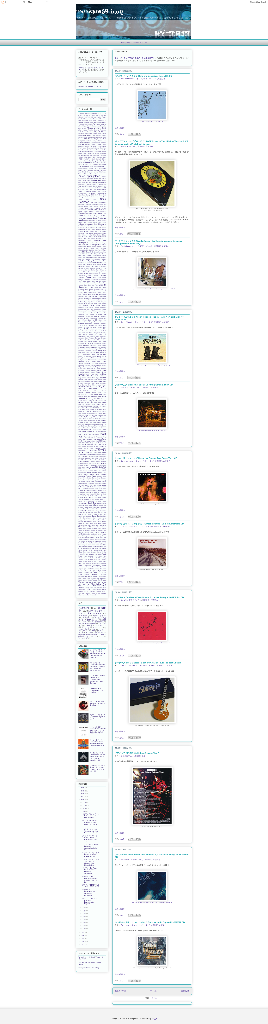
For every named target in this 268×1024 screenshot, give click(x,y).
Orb (83, 424)
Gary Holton (82, 272)
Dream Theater (93, 240)
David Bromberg (96, 220)
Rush (91, 487)
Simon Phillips (102, 501)
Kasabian (86, 345)
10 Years (93, 113)
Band (88, 142)
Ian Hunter (88, 300)
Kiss (91, 352)
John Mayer (87, 329)
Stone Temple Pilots (84, 530)
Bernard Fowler (83, 151)
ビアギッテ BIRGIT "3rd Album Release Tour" (137, 753)
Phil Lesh (102, 441)
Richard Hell (87, 463)
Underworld (89, 576)
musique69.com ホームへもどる (134, 42)
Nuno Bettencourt (89, 420)
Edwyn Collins (101, 246)
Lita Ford (87, 365)
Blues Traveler (101, 163)
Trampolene (96, 565)
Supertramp (97, 536)
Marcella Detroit (96, 376)
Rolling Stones (85, 481)
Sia (96, 501)
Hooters (80, 296)
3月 (84, 922)
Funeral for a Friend (100, 266)
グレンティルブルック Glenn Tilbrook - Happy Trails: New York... (90, 838)
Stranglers (99, 530)
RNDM (104, 452)
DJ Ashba (91, 211)
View (99, 578)
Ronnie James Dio (88, 483)
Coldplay (96, 206)
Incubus (90, 303)
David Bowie (87, 220)
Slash (95, 505)
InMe (86, 303)
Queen (97, 448)
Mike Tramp (89, 399)
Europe (89, 255)
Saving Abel (89, 492)
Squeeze (81, 514)
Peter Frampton (87, 439)
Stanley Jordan (86, 516)
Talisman (98, 541)
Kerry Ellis (88, 350)
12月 (84, 802)
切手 (86, 638)
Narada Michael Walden (85, 406)
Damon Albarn (97, 213)
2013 (83, 938)
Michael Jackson (88, 391)
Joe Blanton (88, 323)
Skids (86, 505)
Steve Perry (102, 523)
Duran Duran (91, 243)
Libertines (91, 360)
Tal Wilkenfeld (90, 541)
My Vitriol (90, 402)
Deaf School (82, 228)
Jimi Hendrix (92, 320)
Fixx (99, 257)
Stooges (93, 530)
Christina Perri (102, 202)
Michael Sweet (96, 392)
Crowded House (92, 210)
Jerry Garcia (93, 318)
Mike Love (87, 396)
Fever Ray (94, 257)
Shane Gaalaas (83, 499)
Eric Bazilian (87, 254)
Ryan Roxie (102, 487)
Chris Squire (93, 202)
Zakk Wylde (96, 593)
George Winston (92, 275)
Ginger (88, 277)
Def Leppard (82, 229)
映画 (99, 631)
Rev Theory (85, 460)
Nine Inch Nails (96, 415)
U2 (99, 572)
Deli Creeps (91, 229)
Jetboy (100, 318)
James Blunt (97, 309)
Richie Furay (102, 465)
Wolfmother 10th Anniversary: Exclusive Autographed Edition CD (152, 902)
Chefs (96, 195)
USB (133, 666)
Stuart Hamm (97, 534)
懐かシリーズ (101, 625)
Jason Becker (102, 311)
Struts (86, 534)
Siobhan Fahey (101, 503)
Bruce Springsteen (89, 176)
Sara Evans (98, 490)
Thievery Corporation (95, 550)
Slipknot (101, 505)
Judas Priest (87, 340)
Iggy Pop (87, 302)
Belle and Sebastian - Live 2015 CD (152, 121)
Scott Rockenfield (91, 494)
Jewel (104, 318)
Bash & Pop (88, 146)
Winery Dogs (89, 587)
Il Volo (98, 302)
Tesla (97, 545)
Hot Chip (88, 296)
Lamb (93, 354)
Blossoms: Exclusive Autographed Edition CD (152, 430)
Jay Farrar (90, 314)
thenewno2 (93, 595)
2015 (83, 932)
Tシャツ (80, 638)
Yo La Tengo (91, 591)
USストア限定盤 (83, 629)
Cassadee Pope (83, 189)
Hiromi (104, 292)
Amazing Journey (93, 130)
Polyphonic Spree (92, 444)
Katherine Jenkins (95, 345)
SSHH (80, 488)
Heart (80, 291)
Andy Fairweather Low (85, 132)
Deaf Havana (102, 226)
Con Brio (103, 206)
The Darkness (126, 666)
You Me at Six (99, 591)
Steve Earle (88, 520)
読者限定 (81, 636)
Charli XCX (96, 191)
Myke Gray (97, 402)
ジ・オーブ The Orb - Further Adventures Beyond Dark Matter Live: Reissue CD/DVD (97, 742)
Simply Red (92, 503)
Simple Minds (82, 503)
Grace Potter (91, 281)
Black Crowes (84, 159)
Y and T (88, 589)
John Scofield (101, 331)
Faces (104, 255)
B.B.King (90, 139)
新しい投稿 (120, 991)
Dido (79, 235)
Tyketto (95, 571)
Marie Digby (95, 378)
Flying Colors (92, 261)
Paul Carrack (93, 429)
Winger (96, 587)
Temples (84, 545)
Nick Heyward (94, 411)
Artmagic (84, 135)
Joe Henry (103, 323)
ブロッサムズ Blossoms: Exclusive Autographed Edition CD (144, 385)
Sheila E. (103, 499)
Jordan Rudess (94, 338)
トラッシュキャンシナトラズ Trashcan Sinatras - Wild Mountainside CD (149, 524)
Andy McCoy (98, 132)
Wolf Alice (103, 587)
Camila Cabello (92, 186)
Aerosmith (85, 120)
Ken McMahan (83, 349)
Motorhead (99, 401)
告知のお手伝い (127, 756)
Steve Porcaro (82, 525)
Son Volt (90, 509)
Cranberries (82, 210)
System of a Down (100, 539)
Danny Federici (88, 216)
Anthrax (95, 133)
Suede (103, 534)
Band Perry (94, 142)
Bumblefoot (102, 182)
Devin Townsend (95, 231)
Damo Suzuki (88, 213)
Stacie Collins (97, 514)
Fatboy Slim (82, 257)
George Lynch (83, 273)
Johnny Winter (88, 334)
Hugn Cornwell (95, 298)
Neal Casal (94, 408)
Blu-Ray (85, 631)
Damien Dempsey (100, 211)
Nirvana (103, 415)
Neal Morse (102, 408)
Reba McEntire (86, 456)
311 (90, 115)
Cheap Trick (90, 195)
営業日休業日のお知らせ (87, 623)
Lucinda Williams (101, 368)
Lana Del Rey (101, 354)
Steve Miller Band (91, 523)
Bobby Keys (85, 166)
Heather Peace (88, 291)
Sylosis (92, 539)
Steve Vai (99, 525)
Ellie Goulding (90, 250)
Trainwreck (88, 565)
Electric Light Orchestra (98, 248)
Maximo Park (94, 387)
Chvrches (81, 204)
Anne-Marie (88, 133)
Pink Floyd (82, 444)
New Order (98, 409)
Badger (89, 141)
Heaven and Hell (100, 291)
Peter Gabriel (97, 439)
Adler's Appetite (93, 119)
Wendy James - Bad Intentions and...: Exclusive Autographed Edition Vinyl (152, 289)
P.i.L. (100, 426)
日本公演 (89, 625)
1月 (84, 928)
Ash (100, 135)
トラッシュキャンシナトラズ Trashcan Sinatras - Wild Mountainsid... (90, 862)
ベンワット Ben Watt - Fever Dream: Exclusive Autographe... (89, 870)
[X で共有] (134, 134)
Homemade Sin (93, 294)
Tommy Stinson (88, 561)
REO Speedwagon (95, 452)
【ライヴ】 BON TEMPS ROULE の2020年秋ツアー (96, 690)
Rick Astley (81, 467)
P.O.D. (96, 426)
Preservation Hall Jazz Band (96, 446)
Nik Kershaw (97, 413)
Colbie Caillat (88, 206)
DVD (93, 631)
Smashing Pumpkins (99, 507)
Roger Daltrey (92, 480)
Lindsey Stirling (84, 361)
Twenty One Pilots (100, 569)
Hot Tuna (95, 296)
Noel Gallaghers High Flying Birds (89, 417)
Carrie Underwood (89, 188)
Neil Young (90, 409)
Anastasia (103, 130)
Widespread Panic (84, 586)
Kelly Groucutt (102, 347)
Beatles (84, 148)
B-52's (86, 139)
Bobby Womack (94, 166)
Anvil (99, 133)
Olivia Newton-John (95, 422)
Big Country (88, 153)
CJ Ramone (100, 184)
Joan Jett (97, 322)
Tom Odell (95, 558)
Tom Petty (102, 558)
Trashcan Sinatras (128, 527)
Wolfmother (125, 860)
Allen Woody (82, 128)
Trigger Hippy (82, 569)
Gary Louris (91, 272)
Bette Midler (102, 151)
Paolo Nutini (82, 428)
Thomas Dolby (101, 552)
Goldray (93, 279)
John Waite (89, 332)
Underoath (81, 576)
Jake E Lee (90, 309)
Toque (80, 565)
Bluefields (93, 163)
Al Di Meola (100, 120)
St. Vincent (88, 514)
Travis (94, 567)
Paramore (98, 428)
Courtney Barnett (100, 208)
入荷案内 (161, 79)
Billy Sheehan (97, 157)
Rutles (95, 487)
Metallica (92, 389)
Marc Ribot (86, 376)
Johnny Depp (97, 332)
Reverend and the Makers (98, 460)
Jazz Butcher (89, 316)
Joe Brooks (96, 323)
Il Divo (93, 302)
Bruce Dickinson (100, 174)
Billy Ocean (88, 157)
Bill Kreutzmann (83, 155)
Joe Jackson (82, 325)
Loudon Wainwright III (88, 368)
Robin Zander (92, 478)
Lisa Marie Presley (97, 363)
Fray (92, 266)
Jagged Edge (82, 309)
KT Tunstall (89, 343)
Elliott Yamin (98, 250)
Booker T (102, 166)
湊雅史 (103, 620)
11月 (84, 805)
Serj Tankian (88, 497)
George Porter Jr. (95, 273)
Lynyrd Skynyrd (91, 370)
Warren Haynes (84, 582)
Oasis (98, 420)
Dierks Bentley (87, 235)
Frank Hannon (87, 264)
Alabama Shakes (89, 122)
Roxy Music (85, 485)
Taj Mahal (81, 541)
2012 (83, 941)
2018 (83, 794)
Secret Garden (96, 496)
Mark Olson (98, 379)
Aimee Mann (92, 120)
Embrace (95, 252)
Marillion (103, 378)
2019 (83, 791)
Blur (79, 164)
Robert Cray (102, 472)
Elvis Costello (87, 252)
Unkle (100, 576)
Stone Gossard (92, 528)
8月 (84, 907)
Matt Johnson (92, 385)
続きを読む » (120, 128)
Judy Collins (96, 340)
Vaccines (85, 578)
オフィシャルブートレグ (146, 79)
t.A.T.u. (87, 595)
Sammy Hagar (83, 490)
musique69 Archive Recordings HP (90, 968)
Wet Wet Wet (83, 584)
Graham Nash (82, 283)
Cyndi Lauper (82, 211)
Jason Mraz (82, 313)
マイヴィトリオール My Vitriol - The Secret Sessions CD (97, 703)
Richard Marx (96, 463)
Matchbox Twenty (89, 383)
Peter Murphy (87, 441)
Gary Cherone (101, 270)
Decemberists (91, 228)
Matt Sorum (102, 385)
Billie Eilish (99, 155)
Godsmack (87, 279)
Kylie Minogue (101, 352)
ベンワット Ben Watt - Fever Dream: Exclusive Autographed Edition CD (149, 597)
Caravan (100, 186)
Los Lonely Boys (93, 367)
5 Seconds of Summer (99, 115)
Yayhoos (94, 589)
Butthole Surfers (91, 184)
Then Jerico (82, 550)
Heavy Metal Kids (84, 292)
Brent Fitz (81, 172)
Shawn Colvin (94, 499)
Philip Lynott (102, 443)
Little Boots (94, 365)
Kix (94, 352)
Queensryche (92, 450)
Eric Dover (102, 254)
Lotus (101, 367)
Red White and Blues (99, 458)
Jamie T (84, 311)
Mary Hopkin (98, 381)
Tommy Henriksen (94, 559)
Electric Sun (82, 250)
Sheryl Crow (90, 501)
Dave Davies (87, 218)
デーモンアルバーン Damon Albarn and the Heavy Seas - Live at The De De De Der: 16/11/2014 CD (97, 756)
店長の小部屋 (139, 756)
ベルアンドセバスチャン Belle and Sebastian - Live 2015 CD (143, 76)
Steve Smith (91, 525)
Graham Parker (92, 283)
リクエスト (140, 527)
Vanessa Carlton (92, 578)
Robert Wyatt (91, 476)
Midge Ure (98, 394)
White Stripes (96, 584)
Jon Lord (98, 334)
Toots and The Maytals (99, 563)
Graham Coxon (101, 281)
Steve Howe (88, 521)
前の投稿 (185, 991)
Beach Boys (97, 146)
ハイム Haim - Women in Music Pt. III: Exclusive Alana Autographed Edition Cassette (97, 679)
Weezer (93, 582)
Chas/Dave (81, 195)
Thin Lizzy (125, 925)
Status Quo (96, 516)
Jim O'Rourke (82, 320)
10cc (97, 113)
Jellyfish (103, 316)
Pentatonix (99, 437)
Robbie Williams (92, 472)
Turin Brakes (90, 569)
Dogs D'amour (98, 236)
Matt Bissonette (101, 383)
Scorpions (81, 494)
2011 (83, 944)
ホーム (153, 991)
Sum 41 (81, 536)
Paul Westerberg (93, 434)
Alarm (95, 124)
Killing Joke (102, 350)
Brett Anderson (90, 172)
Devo (104, 231)
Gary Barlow (91, 270)
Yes (85, 591)
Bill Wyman (92, 155)
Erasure (100, 252)
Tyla (99, 571)
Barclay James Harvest (93, 144)
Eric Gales (81, 255)
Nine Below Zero (86, 415)
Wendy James (126, 246)
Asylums (90, 137)
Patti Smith (84, 429)
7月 (84, 910)
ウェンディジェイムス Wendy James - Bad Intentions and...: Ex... (90, 831)
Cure (104, 210)
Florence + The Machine (92, 259)
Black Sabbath (96, 159)
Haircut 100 (97, 287)
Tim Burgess (90, 554)
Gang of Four (101, 268)
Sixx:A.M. (81, 505)
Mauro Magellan (83, 387)
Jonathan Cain (83, 338)
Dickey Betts (101, 233)
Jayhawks (99, 314)
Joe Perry (90, 325)
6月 (84, 913)
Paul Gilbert (82, 431)
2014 (83, 935)
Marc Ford (98, 374)
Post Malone (82, 446)
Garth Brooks (82, 270)
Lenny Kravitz (82, 358)
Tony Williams (87, 563)
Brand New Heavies (85, 170)
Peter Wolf (95, 441)
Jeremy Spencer (83, 318)
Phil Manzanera (83, 443)
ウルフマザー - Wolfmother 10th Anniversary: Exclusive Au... (88, 892)
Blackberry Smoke (95, 161)
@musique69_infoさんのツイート (89, 86)
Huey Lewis (87, 298)
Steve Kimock (97, 521)
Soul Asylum (101, 509)
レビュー (101, 636)
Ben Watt (124, 600)
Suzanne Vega (94, 537)
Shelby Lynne (82, 501)
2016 (83, 800)
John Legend (97, 327)
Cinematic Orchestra (91, 204)
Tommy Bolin (82, 559)
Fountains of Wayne (84, 262)
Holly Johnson (82, 294)
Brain (104, 168)
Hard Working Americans (92, 289)
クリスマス (85, 627)
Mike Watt (97, 399)
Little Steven (102, 365)
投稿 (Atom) (154, 998)
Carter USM (101, 188)
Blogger (155, 1019)
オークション (99, 632)
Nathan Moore (86, 408)
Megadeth (102, 387)
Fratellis (88, 266)
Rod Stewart (101, 478)
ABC (83, 117)
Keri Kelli (81, 350)
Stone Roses (102, 528)
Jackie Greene (88, 307)
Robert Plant (95, 474)
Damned (81, 213)
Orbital (87, 424)
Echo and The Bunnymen (90, 245)
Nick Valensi (102, 411)
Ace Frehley (97, 117)
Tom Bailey (98, 556)
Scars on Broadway (100, 492)
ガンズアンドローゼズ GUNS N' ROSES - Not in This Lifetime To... (90, 823)
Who (104, 584)
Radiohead (90, 454)
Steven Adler (88, 527)
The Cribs (103, 545)
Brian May (99, 172)
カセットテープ (98, 627)
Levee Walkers (91, 358)
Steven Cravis (97, 527)
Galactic (92, 268)
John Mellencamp (97, 329)
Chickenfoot (88, 197)
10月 (84, 808)
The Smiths (102, 548)
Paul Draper (102, 429)
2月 (84, 925)
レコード (135, 246)
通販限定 (157, 246)
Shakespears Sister (100, 497)
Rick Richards (90, 467)
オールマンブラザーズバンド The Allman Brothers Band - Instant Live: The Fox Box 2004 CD (98, 653)
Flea (83, 259)
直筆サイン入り (146, 246)
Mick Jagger (89, 394)
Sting (84, 528)
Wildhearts (96, 586)
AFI (92, 117)
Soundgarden (82, 511)
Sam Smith (94, 488)
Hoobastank (102, 294)
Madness (81, 372)
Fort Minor (102, 261)
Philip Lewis (93, 443)
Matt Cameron (82, 385)
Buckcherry (86, 180)
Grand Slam (102, 283)
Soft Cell (81, 509)
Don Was (87, 238)
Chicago (81, 197)
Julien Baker (88, 341)
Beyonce (80, 153)
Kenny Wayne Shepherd (97, 349)
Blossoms (124, 388)
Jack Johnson (83, 305)
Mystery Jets (90, 404)
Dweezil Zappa (101, 243)
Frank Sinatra (97, 264)
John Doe (89, 327)
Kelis (95, 347)
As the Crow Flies (93, 135)
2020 (83, 788)
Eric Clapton (95, 254)
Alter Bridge (82, 130)
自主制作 (149, 527)
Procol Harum (89, 448)
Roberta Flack (101, 476)
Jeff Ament (96, 316)
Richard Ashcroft (95, 461)
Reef (80, 460)
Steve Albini (97, 518)
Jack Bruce (102, 303)
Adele (86, 119)
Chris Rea (91, 199)
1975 (101, 113)
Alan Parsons (98, 122)
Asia (85, 137)
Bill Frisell (103, 153)
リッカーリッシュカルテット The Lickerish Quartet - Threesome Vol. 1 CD (97, 768)
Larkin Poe (81, 356)
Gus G (87, 287)
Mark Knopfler (89, 379)
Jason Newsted (91, 313)
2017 (83, 797)
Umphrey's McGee (98, 574)
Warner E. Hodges (99, 580)
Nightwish (90, 413)
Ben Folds (82, 150)
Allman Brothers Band (96, 128)
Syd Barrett (85, 539)
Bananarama (82, 142)
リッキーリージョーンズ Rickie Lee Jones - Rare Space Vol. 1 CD (146, 458)
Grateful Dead (82, 285)
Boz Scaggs (97, 168)
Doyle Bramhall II (97, 238)
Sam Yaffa (102, 488)
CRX (86, 186)
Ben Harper (91, 150)
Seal (79, 496)
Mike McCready (96, 396)
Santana (91, 490)
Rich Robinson (83, 461)
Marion (80, 379)
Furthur (80, 268)
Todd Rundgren (88, 556)
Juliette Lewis (97, 341)
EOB (79, 245)
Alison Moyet (82, 126)
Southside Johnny (93, 511)
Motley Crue (92, 401)
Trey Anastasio (101, 567)
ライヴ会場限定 (138, 147)
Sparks (85, 512)
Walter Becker (87, 580)
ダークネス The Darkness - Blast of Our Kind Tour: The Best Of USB (148, 663)
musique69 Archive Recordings (88, 634)
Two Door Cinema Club (85, 571)
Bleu (104, 161)
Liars (86, 360)
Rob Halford (102, 471)
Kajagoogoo (97, 343)
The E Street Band (94, 546)
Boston (91, 168)
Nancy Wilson (101, 404)
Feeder (88, 257)
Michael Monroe (84, 392)
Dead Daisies (82, 226)
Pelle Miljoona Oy (89, 437)
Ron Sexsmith (96, 481)
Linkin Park (96, 361)
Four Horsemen (96, 262)
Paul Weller (82, 434)
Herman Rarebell (96, 292)
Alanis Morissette (87, 124)
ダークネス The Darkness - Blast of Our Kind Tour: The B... (89, 879)
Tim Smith (98, 554)
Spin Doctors (102, 512)
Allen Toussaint (101, 126)
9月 (84, 811)
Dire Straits (97, 235)
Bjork (104, 157)
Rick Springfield (100, 467)
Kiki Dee (94, 350)
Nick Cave (86, 411)
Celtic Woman (97, 189)
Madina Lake (101, 370)
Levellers (100, 358)
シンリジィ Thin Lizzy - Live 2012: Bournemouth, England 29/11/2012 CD (150, 922)
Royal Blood (101, 485)
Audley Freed (97, 137)
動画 (102, 634)
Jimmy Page (88, 322)
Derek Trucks (83, 231)
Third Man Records (89, 552)
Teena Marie (95, 543)
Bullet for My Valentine (89, 182)
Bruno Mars (98, 178)
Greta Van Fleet (93, 285)
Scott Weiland (101, 494)
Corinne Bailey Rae (85, 208)
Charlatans (87, 191)
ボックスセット (91, 636)
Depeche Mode (101, 229)
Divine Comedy (88, 236)
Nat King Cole (97, 406)
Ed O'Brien (103, 245)
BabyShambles (98, 139)
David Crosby (87, 222)
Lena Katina (101, 356)
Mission (103, 399)
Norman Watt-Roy (88, 418)
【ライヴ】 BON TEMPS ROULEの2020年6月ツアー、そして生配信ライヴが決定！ (98, 729)
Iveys (95, 303)
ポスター (89, 632)
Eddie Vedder (91, 246)
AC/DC (87, 117)
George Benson (101, 272)
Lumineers (81, 370)
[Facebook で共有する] (137, 134)
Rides (95, 471)
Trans (104, 565)
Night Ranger (82, 413)
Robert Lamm (83, 474)
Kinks (87, 352)
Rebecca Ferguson (97, 456)
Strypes (90, 534)
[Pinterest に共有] (139, 134)
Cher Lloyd (102, 195)
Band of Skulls (101, 142)
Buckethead (96, 180)
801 (79, 117)
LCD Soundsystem (84, 354)
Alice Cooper (101, 124)
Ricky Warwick (88, 471)
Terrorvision (91, 545)
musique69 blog (100, 11)
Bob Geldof (92, 164)
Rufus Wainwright (84, 487)
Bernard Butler (101, 150)
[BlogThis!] (131, 134)
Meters (98, 389)
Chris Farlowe (97, 197)
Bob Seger (99, 164)
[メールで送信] (129, 134)
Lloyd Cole (82, 367)
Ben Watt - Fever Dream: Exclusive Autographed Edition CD (152, 643)
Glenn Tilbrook (126, 322)
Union (95, 576)
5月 (84, 916)
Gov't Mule (82, 281)
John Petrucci (91, 331)
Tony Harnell (98, 561)
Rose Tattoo (98, 483)
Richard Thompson (90, 465)
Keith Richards (89, 347)
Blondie (80, 163)
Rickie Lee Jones (127, 461)
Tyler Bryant (93, 572)
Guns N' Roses (126, 147)
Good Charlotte (101, 279)
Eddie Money (82, 246)
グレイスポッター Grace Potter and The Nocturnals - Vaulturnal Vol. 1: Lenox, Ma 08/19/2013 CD (97, 666)
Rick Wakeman (83, 469)
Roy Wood (93, 485)
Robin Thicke (82, 478)
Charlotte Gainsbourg (97, 193)
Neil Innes (81, 409)
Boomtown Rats (83, 168)
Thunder (81, 554)
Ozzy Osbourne (89, 426)
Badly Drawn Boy (99, 141)
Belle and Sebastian (128, 79)
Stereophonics (87, 518)
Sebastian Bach (86, 496)
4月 (84, 919)
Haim (91, 287)
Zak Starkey (86, 593)
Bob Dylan (85, 164)
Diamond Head (83, 233)
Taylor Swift (86, 543)
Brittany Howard (89, 174)
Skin (90, 505)
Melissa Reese (83, 389)
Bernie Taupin (93, 151)
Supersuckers (89, 536)
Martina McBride (88, 381)
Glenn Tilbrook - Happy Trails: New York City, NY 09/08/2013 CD (152, 365)
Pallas (104, 426)
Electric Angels (83, 248)
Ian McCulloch (98, 300)
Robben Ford (82, 472)
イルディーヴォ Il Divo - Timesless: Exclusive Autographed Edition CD (97, 717)
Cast (90, 189)
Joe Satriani (98, 325)
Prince (80, 448)
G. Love (86, 268)
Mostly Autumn (82, 401)
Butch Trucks (82, 184)
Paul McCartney (92, 431)
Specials (90, 512)
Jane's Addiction (92, 311)
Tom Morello (88, 558)
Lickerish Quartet (100, 360)
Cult (100, 210)
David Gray (97, 222)
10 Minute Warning (83, 113)
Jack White (95, 305)
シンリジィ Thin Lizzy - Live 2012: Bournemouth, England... (90, 901)
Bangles (81, 144)
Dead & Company (100, 224)
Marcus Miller (86, 378)
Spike (95, 512)
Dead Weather (92, 226)
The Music (95, 548)
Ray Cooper (97, 454)
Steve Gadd (97, 520)
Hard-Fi (103, 289)
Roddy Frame (82, 480)
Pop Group (102, 444)
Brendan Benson (100, 170)
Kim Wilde (81, 352)
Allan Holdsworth (91, 126)
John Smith (81, 332)
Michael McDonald (100, 391)
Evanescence (97, 255)
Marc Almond (90, 374)
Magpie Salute (90, 372)
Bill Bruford (96, 153)
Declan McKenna (101, 228)
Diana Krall (93, 233)
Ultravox (86, 574)
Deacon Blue (89, 224)
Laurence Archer (91, 356)
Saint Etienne (87, 488)
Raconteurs (82, 454)
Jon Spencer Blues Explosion (96, 336)
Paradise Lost (91, 428)
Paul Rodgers (102, 431)
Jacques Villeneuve (100, 307)
